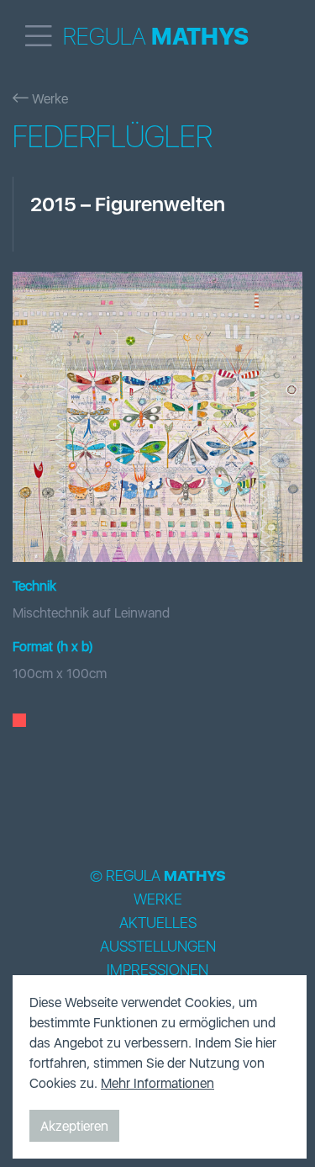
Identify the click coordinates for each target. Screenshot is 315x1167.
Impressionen (157, 970)
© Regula (158, 875)
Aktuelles (158, 923)
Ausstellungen (158, 946)
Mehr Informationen (157, 1082)
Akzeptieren (74, 1125)
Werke (48, 98)
